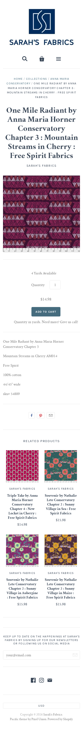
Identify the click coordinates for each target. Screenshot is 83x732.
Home (18, 79)
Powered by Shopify (60, 719)
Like (31, 415)
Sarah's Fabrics (42, 165)
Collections (36, 79)
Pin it (41, 415)
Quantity (38, 285)
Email (51, 415)
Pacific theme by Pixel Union (28, 719)
